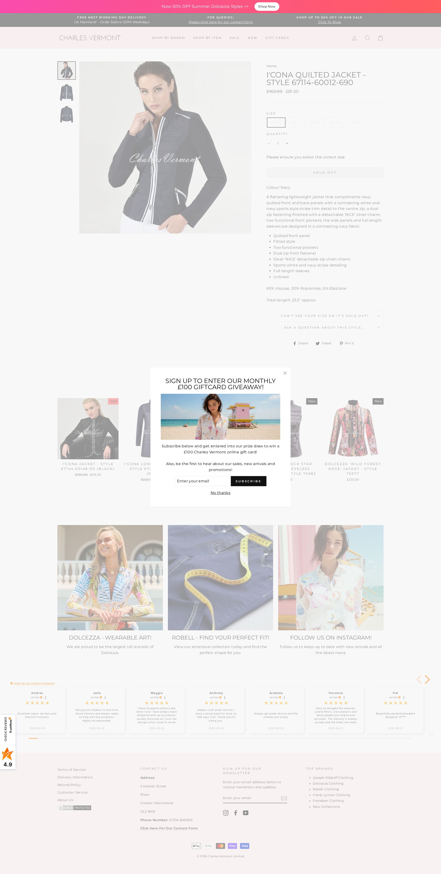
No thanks (221, 493)
